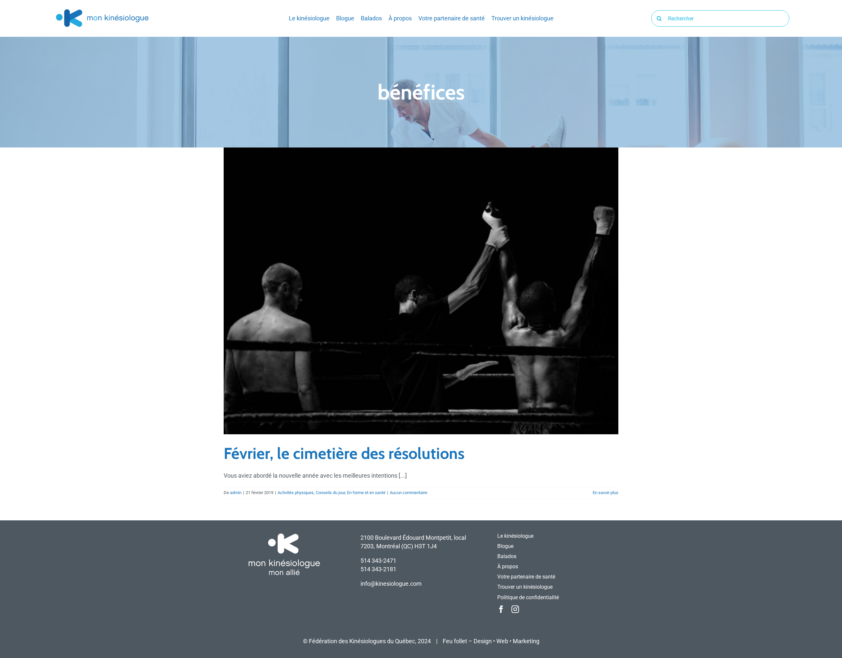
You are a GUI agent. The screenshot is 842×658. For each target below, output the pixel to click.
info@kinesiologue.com (391, 583)
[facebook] (501, 609)
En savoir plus (605, 492)
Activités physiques (296, 492)
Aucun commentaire (408, 492)
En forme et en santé (366, 492)
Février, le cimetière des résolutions (344, 453)
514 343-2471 (378, 560)
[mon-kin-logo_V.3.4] (102, 10)
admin (235, 492)
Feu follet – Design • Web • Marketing (491, 641)
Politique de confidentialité (528, 597)
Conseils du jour (330, 492)
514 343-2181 (378, 569)
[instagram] (515, 609)
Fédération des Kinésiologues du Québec (362, 641)
